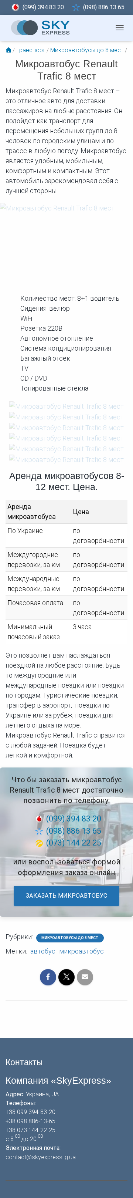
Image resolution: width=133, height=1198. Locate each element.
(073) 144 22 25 (73, 842)
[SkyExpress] (41, 28)
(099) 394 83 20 (43, 7)
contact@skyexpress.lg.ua (41, 1157)
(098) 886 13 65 (104, 7)
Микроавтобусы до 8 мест (70, 938)
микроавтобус (81, 951)
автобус (42, 951)
